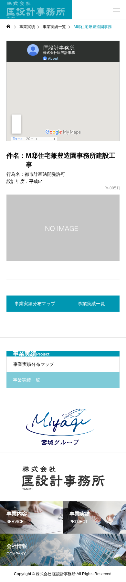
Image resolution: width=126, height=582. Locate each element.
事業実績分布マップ (33, 364)
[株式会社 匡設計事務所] (36, 9)
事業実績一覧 (54, 27)
